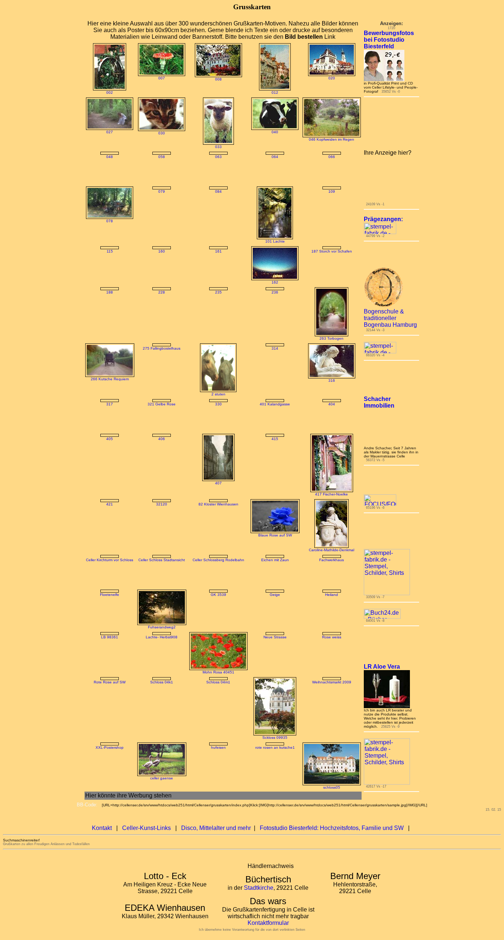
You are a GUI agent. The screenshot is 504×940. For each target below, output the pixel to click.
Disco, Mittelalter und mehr (216, 881)
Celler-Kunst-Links (146, 881)
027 (109, 132)
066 (331, 185)
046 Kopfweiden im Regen (331, 139)
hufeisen (218, 785)
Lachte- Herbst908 (161, 710)
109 (331, 195)
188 (109, 310)
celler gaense (161, 816)
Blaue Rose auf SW (275, 552)
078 (109, 225)
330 (218, 421)
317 (109, 421)
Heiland (331, 643)
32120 (161, 521)
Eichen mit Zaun (275, 577)
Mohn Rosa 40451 (218, 689)
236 (275, 310)
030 (161, 133)
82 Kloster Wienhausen (218, 521)
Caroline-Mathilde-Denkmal (331, 567)
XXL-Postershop (110, 840)
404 (331, 421)
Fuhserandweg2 (162, 644)
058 (161, 157)
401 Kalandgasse (275, 421)
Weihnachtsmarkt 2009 (331, 720)
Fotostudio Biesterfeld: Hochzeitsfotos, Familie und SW (332, 881)
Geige (275, 612)
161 (218, 255)
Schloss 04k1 (161, 720)
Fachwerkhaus (331, 577)
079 (161, 195)
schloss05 (331, 825)
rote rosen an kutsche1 (275, 785)
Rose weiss (331, 701)
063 (218, 157)
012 (275, 92)
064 (275, 157)
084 (218, 195)
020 (331, 78)
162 (275, 286)
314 (275, 366)
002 (109, 92)
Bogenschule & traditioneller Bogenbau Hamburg (390, 344)
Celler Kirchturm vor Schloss (109, 577)
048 (109, 157)
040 (275, 132)
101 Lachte (275, 245)
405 (109, 456)
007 (161, 78)
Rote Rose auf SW (109, 720)
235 (218, 310)
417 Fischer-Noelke (331, 512)
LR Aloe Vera (382, 693)
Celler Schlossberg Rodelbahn (218, 577)
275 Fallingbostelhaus (161, 366)
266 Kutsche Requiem (110, 396)
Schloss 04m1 (218, 720)
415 (275, 456)
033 (218, 147)
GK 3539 (218, 612)
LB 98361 (109, 654)
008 (218, 79)
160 (161, 300)
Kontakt (102, 881)
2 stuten (218, 411)
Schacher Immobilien (379, 428)
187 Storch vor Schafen (331, 255)
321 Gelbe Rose (162, 421)
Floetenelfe (109, 612)
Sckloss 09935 (274, 775)
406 (161, 456)
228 (161, 310)
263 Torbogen (332, 356)
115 (110, 255)
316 (331, 398)
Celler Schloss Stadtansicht (161, 577)
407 (218, 500)
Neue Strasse (275, 710)
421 (109, 521)
